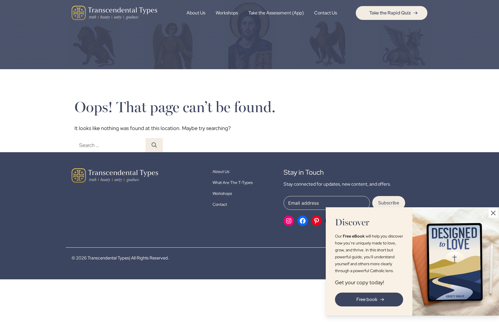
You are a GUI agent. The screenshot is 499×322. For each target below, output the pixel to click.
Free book (366, 299)
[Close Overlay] (493, 213)
